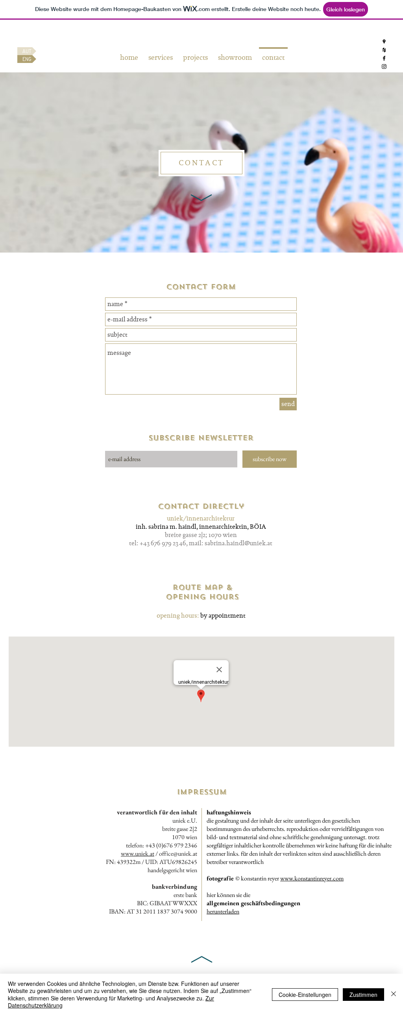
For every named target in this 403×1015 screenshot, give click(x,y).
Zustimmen (363, 994)
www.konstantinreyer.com (312, 878)
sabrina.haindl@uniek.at (238, 543)
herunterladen (223, 911)
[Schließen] (393, 994)
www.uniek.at (137, 853)
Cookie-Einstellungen (305, 994)
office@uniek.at (178, 853)
